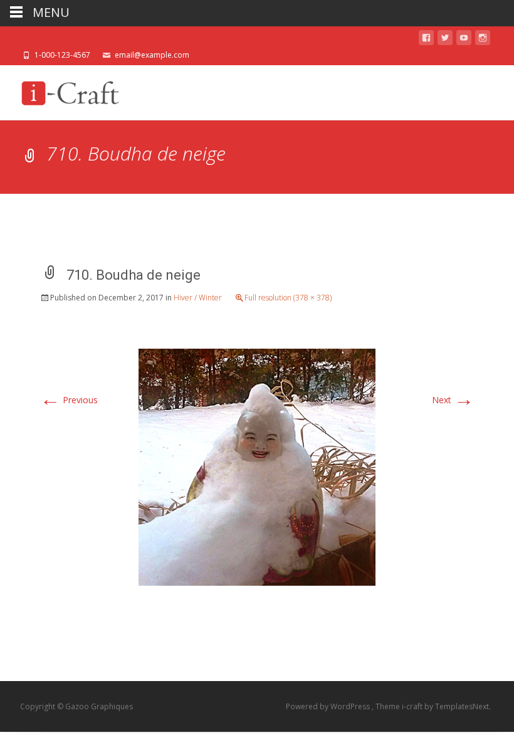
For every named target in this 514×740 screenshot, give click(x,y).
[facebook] (426, 40)
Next (453, 400)
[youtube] (463, 40)
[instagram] (482, 40)
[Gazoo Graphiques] (68, 90)
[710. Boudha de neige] (257, 466)
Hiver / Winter (198, 297)
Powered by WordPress (329, 706)
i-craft (413, 706)
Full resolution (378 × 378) (288, 297)
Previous (69, 400)
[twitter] (445, 40)
